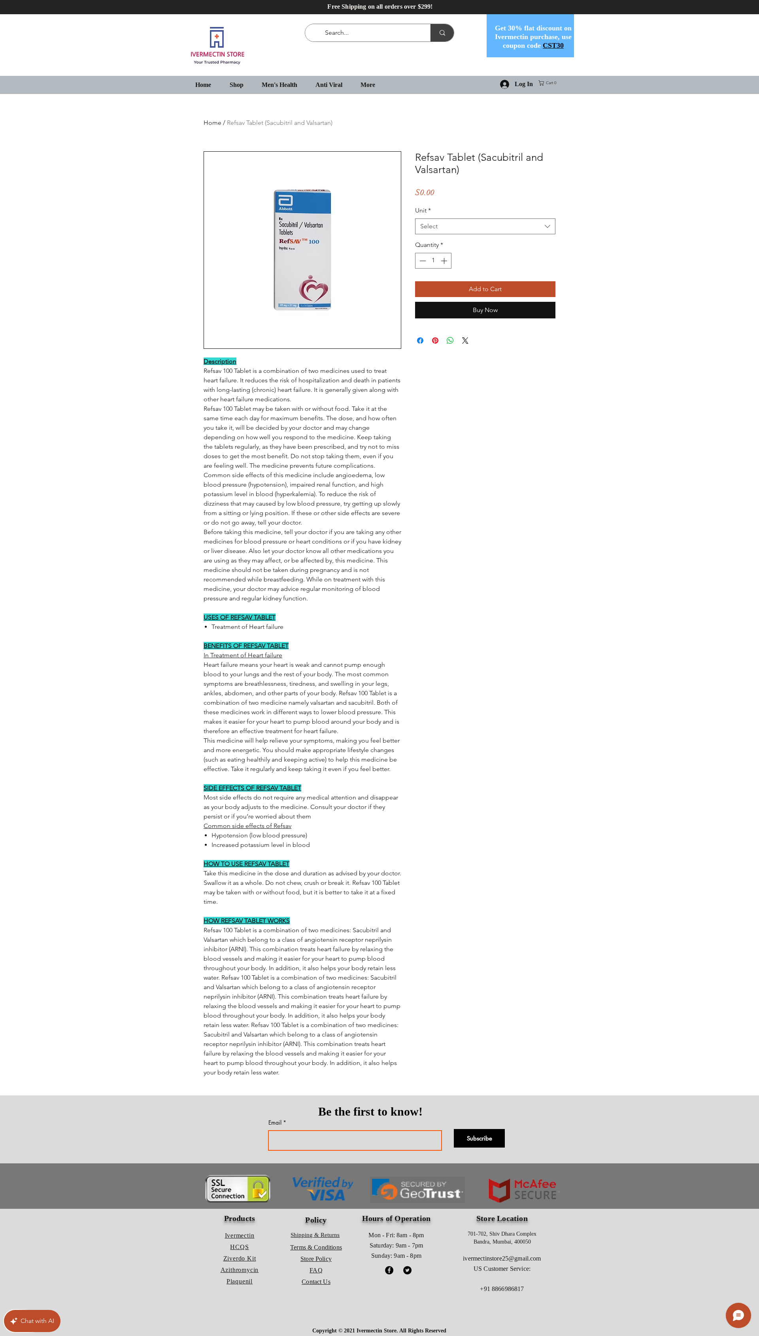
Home (212, 122)
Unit (423, 210)
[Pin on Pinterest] (435, 340)
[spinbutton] (433, 260)
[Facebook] (389, 1270)
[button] (548, 83)
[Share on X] (465, 340)
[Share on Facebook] (420, 340)
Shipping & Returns (315, 1235)
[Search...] (442, 32)
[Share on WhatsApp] (450, 340)
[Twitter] (407, 1270)
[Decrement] (421, 260)
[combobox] (485, 226)
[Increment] (444, 260)
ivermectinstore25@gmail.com (502, 1258)
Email (274, 1122)
